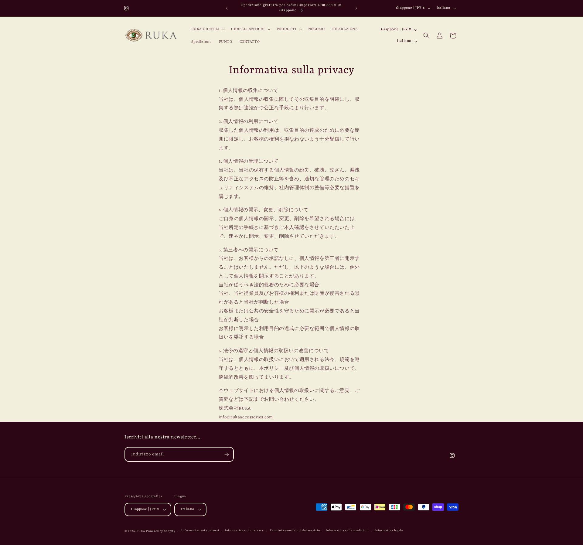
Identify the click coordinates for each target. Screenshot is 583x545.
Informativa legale (389, 530)
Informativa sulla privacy (244, 530)
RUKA (141, 531)
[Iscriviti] (226, 454)
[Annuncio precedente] (227, 8)
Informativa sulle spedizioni (347, 530)
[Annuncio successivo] (356, 8)
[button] (208, 29)
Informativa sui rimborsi (200, 530)
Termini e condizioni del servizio (295, 530)
